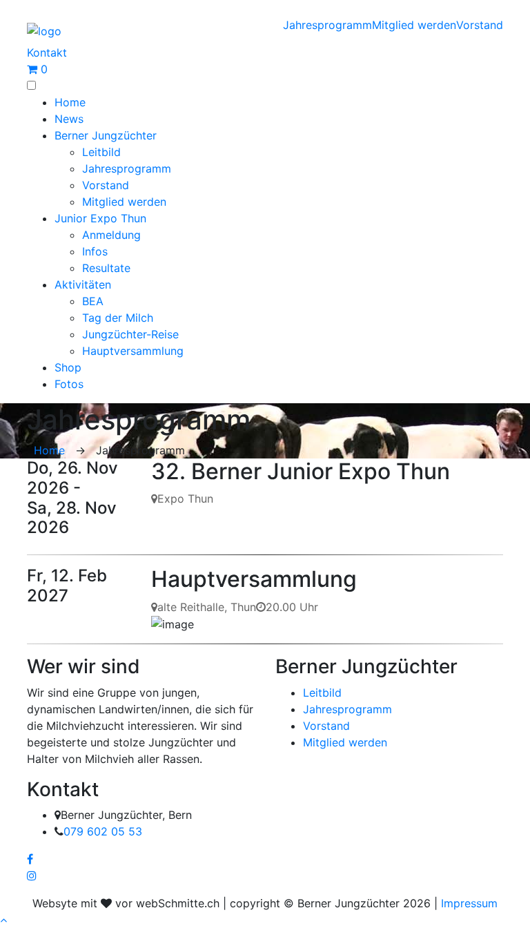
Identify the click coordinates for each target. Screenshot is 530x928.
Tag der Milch (117, 318)
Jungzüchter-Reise (130, 334)
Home (70, 102)
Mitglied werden (414, 25)
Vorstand (479, 25)
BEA (93, 301)
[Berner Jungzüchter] (44, 30)
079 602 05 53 (102, 831)
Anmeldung (111, 235)
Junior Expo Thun (100, 218)
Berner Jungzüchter (106, 135)
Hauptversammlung (133, 351)
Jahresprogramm (327, 25)
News (69, 119)
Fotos (69, 384)
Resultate (106, 268)
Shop (68, 367)
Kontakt (47, 52)
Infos (95, 251)
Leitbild (101, 152)
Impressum (469, 903)
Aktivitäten (83, 284)
